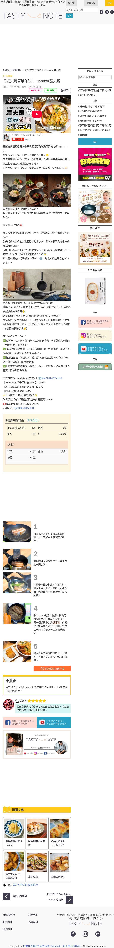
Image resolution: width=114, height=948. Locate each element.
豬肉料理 (33, 885)
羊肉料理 (97, 121)
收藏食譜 (36, 91)
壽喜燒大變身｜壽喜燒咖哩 (13, 876)
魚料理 (95, 130)
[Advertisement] (57, 46)
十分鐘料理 (86, 106)
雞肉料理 (85, 130)
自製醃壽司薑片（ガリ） (13, 843)
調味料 (56, 622)
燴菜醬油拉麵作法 (54, 669)
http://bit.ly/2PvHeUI (52, 378)
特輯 (82, 95)
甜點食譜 (85, 116)
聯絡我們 (33, 915)
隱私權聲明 (9, 915)
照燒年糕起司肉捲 (36, 843)
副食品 (95, 90)
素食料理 (85, 121)
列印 (65, 90)
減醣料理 (85, 111)
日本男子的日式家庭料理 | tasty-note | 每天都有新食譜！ (53, 946)
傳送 (51, 90)
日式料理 (106, 90)
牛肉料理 (97, 111)
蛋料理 (95, 125)
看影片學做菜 (20, 885)
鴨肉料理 (106, 130)
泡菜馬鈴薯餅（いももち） (58, 843)
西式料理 (92, 95)
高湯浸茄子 (34, 876)
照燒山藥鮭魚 (58, 876)
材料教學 (99, 106)
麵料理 (83, 135)
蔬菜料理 (85, 125)
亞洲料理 (85, 90)
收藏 (109, 3)
